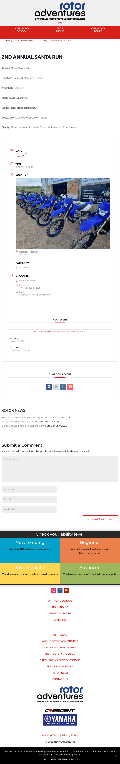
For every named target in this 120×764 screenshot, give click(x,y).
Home (7, 41)
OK (44, 759)
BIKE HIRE (60, 619)
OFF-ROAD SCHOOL (60, 600)
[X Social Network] (56, 387)
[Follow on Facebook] (60, 590)
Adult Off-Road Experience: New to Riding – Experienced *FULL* (60, 331)
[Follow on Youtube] (66, 590)
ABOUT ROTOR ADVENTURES (60, 641)
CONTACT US (60, 679)
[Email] (70, 387)
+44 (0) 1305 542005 (29, 288)
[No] (116, 755)
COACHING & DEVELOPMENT (60, 647)
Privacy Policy (70, 735)
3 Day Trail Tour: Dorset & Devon (20, 421)
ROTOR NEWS (60, 672)
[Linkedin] (63, 387)
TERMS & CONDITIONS (60, 666)
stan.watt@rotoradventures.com (35, 294)
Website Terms (51, 735)
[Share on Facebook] (49, 387)
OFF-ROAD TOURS (60, 613)
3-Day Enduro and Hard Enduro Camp (24, 425)
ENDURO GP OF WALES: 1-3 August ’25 (24, 417)
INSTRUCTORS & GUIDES (60, 653)
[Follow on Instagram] (53, 590)
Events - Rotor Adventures (23, 41)
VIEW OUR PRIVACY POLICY (64, 759)
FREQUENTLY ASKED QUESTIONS (60, 660)
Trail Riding (42, 41)
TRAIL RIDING (60, 607)
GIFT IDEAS (60, 634)
